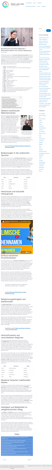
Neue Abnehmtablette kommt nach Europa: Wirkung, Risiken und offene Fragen (45, 95)
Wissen (40, 171)
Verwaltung (41, 165)
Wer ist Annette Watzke (43, 86)
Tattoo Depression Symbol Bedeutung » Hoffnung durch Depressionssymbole (44, 59)
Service (38, 6)
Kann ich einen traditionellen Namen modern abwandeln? (14, 440)
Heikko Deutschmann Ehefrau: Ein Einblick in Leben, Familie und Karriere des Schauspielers (45, 78)
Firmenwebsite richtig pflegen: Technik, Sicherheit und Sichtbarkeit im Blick (45, 100)
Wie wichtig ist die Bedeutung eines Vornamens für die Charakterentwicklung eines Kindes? (13, 446)
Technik (40, 156)
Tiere (40, 158)
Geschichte (41, 126)
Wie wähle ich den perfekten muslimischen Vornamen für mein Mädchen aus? (15, 438)
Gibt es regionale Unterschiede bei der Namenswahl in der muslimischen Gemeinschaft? (14, 449)
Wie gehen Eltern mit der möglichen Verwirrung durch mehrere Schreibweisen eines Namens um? (15, 452)
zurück (4, 459)
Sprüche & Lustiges (42, 151)
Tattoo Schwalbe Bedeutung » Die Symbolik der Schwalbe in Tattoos (45, 48)
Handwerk (39, 2)
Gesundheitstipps (42, 127)
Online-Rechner (42, 138)
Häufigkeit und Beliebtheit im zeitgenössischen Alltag (11, 107)
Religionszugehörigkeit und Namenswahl (9, 103)
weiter (29, 459)
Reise (40, 146)
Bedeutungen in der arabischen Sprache (9, 100)
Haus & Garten (42, 131)
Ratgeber (41, 144)
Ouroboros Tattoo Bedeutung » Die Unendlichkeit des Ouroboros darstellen (44, 90)
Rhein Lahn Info (17, 4)
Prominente (41, 140)
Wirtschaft (41, 169)
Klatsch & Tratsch (42, 133)
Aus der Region (29, 2)
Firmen (34, 2)
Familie (40, 120)
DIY (39, 117)
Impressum (44, 465)
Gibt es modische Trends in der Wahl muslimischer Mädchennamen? (16, 455)
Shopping (43, 6)
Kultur (40, 135)
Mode (40, 137)
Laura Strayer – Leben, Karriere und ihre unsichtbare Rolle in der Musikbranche (45, 105)
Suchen (40, 28)
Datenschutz (49, 465)
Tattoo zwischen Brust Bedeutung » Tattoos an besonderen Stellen (43, 43)
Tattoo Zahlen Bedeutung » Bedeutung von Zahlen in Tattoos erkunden (44, 83)
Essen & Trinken (42, 118)
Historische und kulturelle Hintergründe (9, 101)
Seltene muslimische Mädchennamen (8, 98)
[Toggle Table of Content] (20, 97)
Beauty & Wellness (42, 115)
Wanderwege (41, 167)
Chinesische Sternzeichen (31, 6)
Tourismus (41, 160)
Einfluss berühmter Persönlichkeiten (8, 102)
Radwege (41, 142)
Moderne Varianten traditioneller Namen (9, 106)
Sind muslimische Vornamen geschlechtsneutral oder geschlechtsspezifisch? (13, 443)
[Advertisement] (26, 17)
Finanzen (40, 122)
